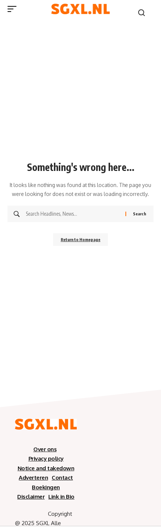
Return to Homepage (80, 239)
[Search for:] (72, 214)
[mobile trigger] (13, 9)
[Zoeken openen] (142, 13)
